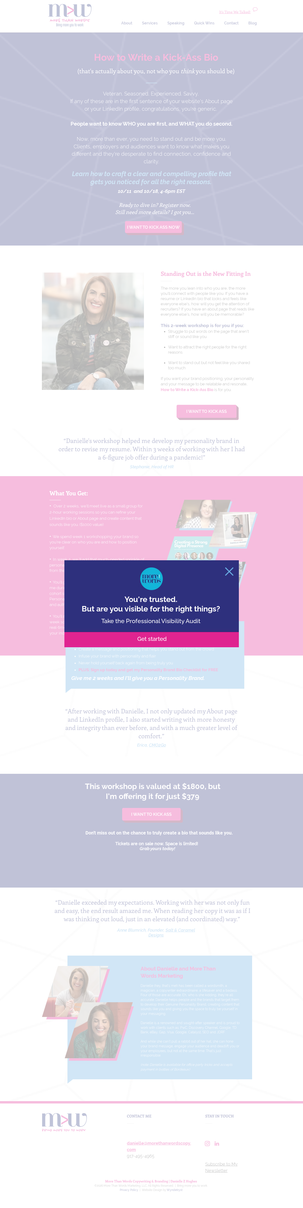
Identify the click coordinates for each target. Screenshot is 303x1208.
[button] (229, 571)
